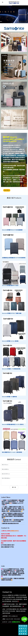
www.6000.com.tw (17, 631)
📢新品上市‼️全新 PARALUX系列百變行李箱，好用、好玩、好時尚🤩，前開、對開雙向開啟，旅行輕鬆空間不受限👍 (14, 102)
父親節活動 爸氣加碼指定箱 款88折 (10, 523)
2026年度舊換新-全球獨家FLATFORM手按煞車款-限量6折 (14, 76)
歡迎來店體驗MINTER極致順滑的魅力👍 (14, 127)
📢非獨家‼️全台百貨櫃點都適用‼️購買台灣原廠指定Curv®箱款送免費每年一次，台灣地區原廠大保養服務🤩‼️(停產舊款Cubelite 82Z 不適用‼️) (13, 502)
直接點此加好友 (16, 622)
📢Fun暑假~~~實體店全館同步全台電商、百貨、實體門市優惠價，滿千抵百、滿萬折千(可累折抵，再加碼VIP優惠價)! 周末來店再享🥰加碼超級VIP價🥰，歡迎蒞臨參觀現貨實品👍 (13, 509)
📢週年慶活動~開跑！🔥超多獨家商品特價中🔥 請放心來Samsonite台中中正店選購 (13, 520)
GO (14, 65)
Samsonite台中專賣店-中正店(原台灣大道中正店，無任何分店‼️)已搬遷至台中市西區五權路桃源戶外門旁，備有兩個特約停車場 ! (14, 46)
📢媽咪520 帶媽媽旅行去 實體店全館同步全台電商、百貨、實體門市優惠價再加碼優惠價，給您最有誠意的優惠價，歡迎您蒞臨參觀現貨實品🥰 (13, 516)
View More (6, 190)
